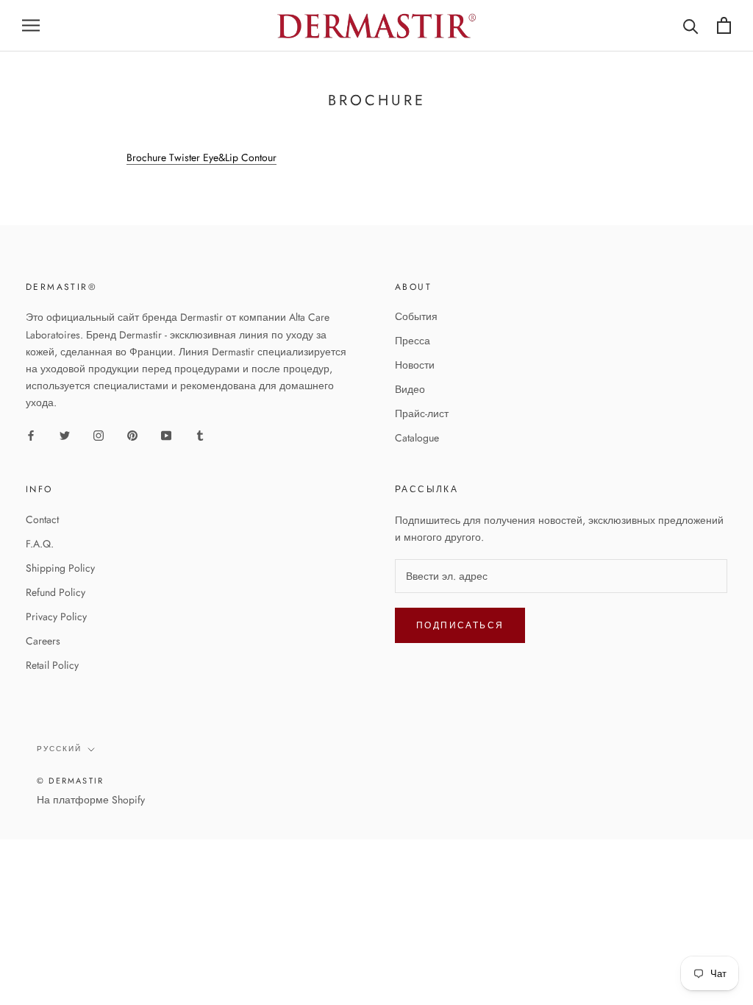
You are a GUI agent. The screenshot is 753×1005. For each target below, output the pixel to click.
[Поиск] (691, 25)
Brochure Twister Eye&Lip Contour (201, 157)
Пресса (412, 340)
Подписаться (460, 625)
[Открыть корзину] (724, 25)
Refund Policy (55, 592)
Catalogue (417, 437)
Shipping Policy (60, 568)
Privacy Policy (56, 616)
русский (59, 748)
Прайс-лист (422, 413)
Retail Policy (52, 665)
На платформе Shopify (91, 799)
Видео (410, 389)
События (416, 316)
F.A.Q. (40, 543)
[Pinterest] (132, 434)
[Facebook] (31, 434)
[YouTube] (166, 434)
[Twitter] (65, 434)
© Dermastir (70, 780)
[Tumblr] (200, 434)
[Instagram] (98, 434)
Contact (42, 519)
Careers (43, 640)
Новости (415, 365)
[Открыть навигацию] (31, 25)
